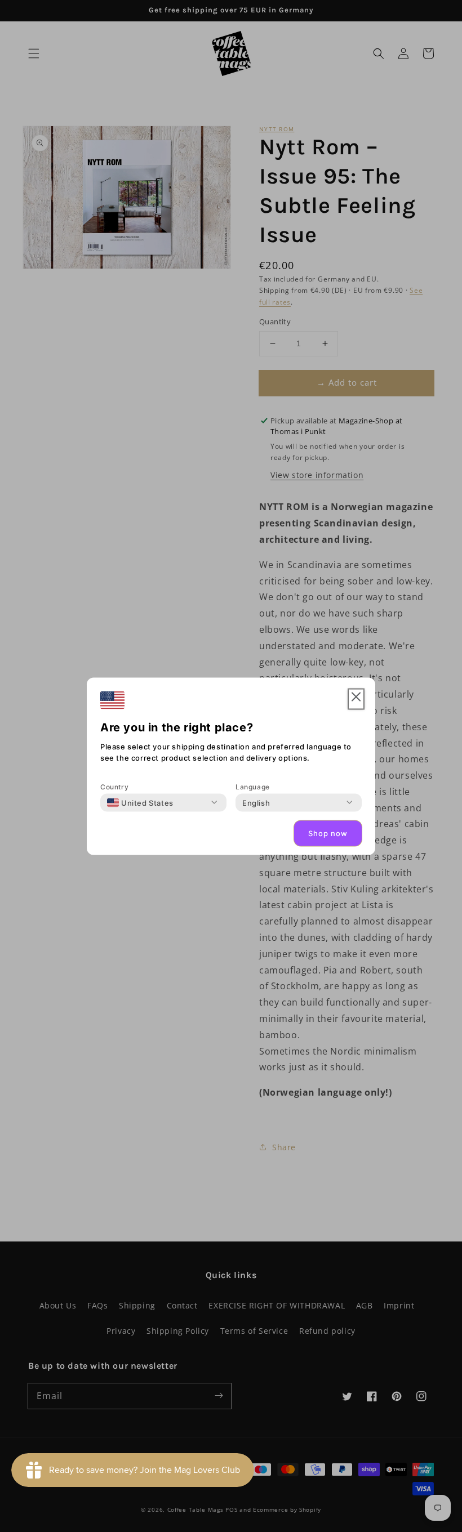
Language (253, 786)
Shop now (328, 833)
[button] (356, 699)
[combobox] (140, 802)
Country (114, 786)
